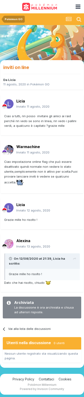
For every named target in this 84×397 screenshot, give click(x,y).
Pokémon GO (39, 84)
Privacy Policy (23, 379)
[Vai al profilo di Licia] (9, 104)
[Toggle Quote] (11, 258)
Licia (12, 80)
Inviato (32, 106)
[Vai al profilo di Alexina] (9, 243)
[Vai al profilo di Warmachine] (9, 149)
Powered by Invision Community (42, 389)
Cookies (65, 379)
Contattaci (46, 379)
